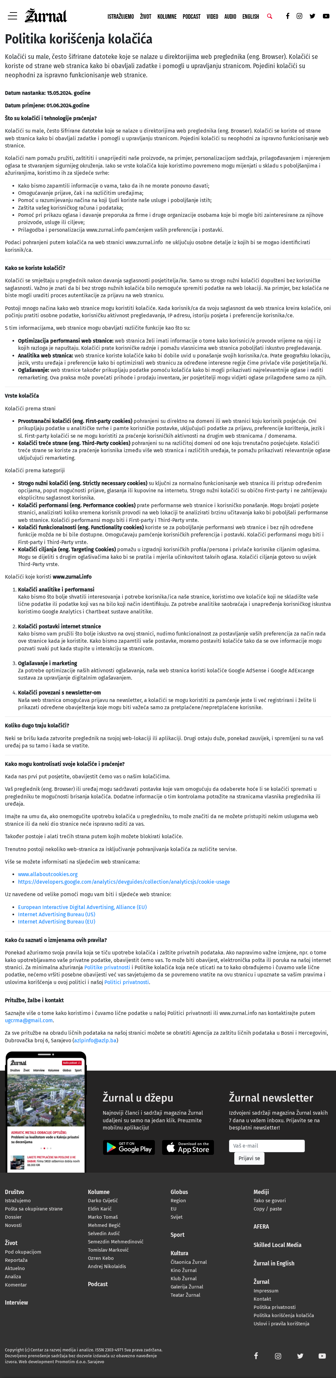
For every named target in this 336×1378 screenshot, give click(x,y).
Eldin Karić (100, 1209)
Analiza (13, 1277)
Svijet (176, 1217)
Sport (177, 1235)
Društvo (14, 1192)
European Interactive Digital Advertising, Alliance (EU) (82, 907)
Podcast (191, 16)
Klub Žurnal (184, 1279)
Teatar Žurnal (185, 1295)
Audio (230, 16)
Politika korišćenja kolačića (284, 1315)
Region (178, 1201)
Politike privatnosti (107, 967)
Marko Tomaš (103, 1217)
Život (145, 16)
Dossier (13, 1217)
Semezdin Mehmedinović (115, 1242)
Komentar (16, 1285)
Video (212, 16)
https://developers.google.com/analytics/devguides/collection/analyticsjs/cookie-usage (124, 882)
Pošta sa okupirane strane (34, 1209)
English (250, 16)
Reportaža (16, 1260)
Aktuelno (15, 1268)
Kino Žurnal (184, 1270)
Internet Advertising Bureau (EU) (56, 922)
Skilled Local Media (278, 1245)
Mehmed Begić (104, 1225)
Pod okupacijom (23, 1252)
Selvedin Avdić (104, 1233)
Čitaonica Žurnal (189, 1262)
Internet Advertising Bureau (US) (56, 914)
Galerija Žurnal (187, 1287)
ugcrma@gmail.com (29, 1020)
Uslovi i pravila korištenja (281, 1324)
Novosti (13, 1225)
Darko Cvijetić (103, 1201)
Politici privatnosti (126, 982)
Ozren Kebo (101, 1258)
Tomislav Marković (108, 1250)
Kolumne (167, 16)
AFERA (261, 1227)
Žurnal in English (274, 1264)
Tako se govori (270, 1201)
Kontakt (262, 1299)
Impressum (266, 1291)
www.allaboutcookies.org (47, 874)
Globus (179, 1192)
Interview (16, 1303)
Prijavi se (249, 1158)
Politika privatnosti (275, 1307)
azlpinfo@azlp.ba (95, 1040)
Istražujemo (121, 16)
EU (174, 1209)
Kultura (179, 1253)
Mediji (261, 1192)
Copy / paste (268, 1209)
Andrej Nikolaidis (107, 1266)
